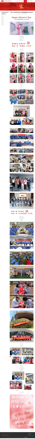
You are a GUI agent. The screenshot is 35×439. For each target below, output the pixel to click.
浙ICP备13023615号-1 (22, 437)
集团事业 (22, 1)
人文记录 (3, 23)
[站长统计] (25, 437)
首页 (16, 1)
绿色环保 (3, 18)
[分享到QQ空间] (31, 430)
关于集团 (19, 1)
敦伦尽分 (3, 24)
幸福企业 (25, 1)
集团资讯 (28, 1)
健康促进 (3, 19)
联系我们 (31, 1)
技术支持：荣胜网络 (28, 437)
